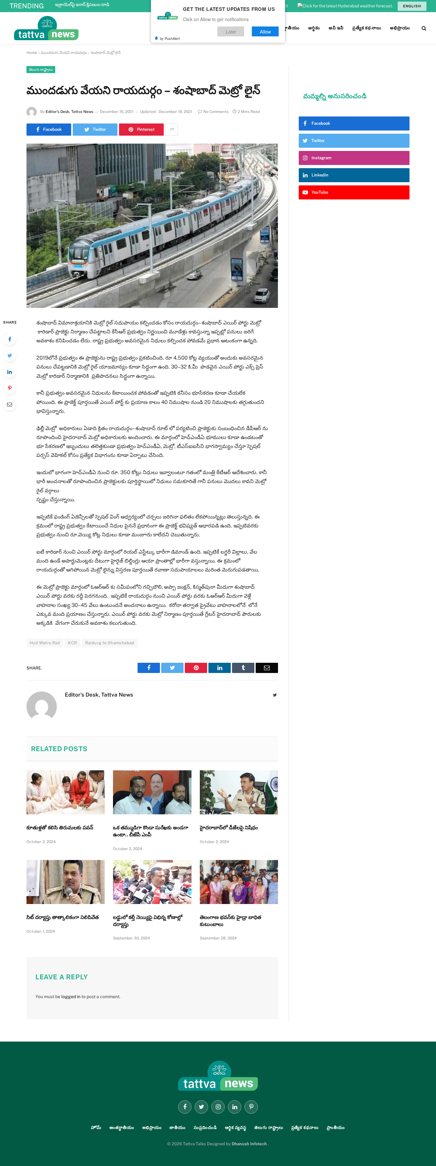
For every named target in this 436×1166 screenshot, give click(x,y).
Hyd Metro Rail (45, 642)
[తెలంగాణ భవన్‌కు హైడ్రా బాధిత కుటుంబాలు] (239, 882)
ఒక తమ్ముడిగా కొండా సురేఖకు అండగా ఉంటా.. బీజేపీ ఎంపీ (150, 831)
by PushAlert (170, 38)
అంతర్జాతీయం (121, 1127)
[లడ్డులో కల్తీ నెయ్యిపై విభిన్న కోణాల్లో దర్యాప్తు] (152, 882)
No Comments (216, 111)
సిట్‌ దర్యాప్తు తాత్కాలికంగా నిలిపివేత (62, 917)
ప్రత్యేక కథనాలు (305, 1127)
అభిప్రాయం (152, 1127)
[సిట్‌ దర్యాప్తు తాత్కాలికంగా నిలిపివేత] (65, 882)
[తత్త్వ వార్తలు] (89, 28)
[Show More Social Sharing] (171, 129)
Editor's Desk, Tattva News (69, 111)
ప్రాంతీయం (336, 1127)
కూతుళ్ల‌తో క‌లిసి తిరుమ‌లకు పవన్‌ (59, 828)
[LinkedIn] (9, 371)
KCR (72, 642)
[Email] (9, 404)
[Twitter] (9, 355)
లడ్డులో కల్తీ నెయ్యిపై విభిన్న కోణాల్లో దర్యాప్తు (147, 920)
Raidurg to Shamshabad (109, 642)
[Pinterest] (9, 388)
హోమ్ (96, 1127)
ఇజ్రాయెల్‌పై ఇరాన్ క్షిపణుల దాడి (82, 4)
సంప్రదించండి (205, 1127)
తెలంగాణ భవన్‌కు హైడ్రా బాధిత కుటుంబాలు (230, 920)
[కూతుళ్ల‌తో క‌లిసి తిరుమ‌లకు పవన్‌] (65, 792)
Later (231, 31)
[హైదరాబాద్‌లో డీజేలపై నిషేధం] (239, 792)
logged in (70, 996)
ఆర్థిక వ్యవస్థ (235, 1127)
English (412, 6)
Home (31, 52)
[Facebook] (9, 339)
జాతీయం (177, 1127)
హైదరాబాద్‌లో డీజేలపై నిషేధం (229, 828)
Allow (265, 31)
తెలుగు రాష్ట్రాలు (41, 69)
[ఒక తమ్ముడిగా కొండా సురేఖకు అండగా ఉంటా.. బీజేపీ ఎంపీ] (152, 792)
